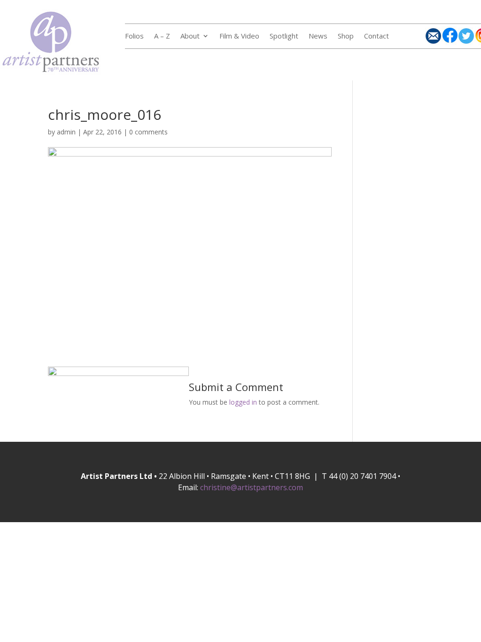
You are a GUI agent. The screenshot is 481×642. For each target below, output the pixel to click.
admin (66, 131)
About (190, 36)
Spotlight (284, 36)
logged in (243, 402)
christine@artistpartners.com (251, 487)
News (318, 36)
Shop (346, 36)
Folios (134, 36)
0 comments (148, 131)
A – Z (162, 36)
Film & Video (239, 36)
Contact (376, 36)
